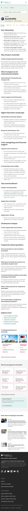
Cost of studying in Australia (11, 315)
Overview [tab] (2, 25)
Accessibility (18, 507)
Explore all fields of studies (6, 493)
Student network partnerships (7, 486)
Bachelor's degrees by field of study (8, 498)
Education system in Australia (11, 321)
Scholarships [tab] (22, 25)
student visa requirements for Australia (13, 193)
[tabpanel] (14, 177)
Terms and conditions (5, 507)
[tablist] (14, 25)
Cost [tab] (14, 25)
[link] (12, 7)
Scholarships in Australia (10, 323)
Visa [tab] (17, 25)
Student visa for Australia (10, 317)
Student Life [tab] (8, 25)
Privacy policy (12, 507)
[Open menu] (26, 2)
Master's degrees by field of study (8, 496)
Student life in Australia (9, 319)
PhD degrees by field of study (7, 501)
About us (3, 481)
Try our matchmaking (6, 405)
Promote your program (6, 483)
